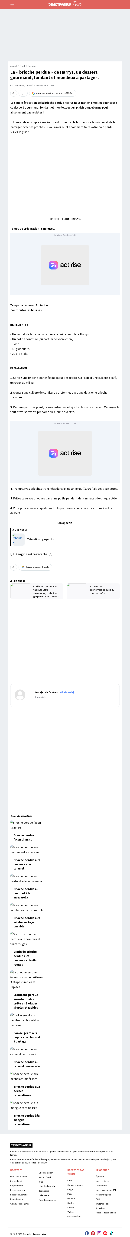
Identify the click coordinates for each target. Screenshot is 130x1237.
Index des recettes (18, 1176)
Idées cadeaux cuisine (106, 1212)
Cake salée (44, 1195)
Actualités (100, 1208)
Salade (70, 1207)
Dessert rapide (16, 1199)
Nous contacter (102, 1181)
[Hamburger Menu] (12, 4)
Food (22, 66)
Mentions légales (103, 1194)
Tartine (70, 1212)
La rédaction (101, 1185)
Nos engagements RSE (106, 1190)
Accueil (13, 66)
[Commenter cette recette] (23, 93)
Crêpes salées (16, 1185)
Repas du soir (16, 1181)
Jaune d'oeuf (45, 1177)
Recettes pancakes (47, 1200)
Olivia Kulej (19, 85)
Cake (69, 1180)
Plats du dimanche (47, 1186)
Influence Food (103, 1203)
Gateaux (71, 1198)
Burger (70, 1189)
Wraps (41, 1181)
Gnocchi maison (46, 1172)
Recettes (32, 66)
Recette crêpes (74, 1216)
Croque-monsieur (75, 1185)
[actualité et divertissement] (21, 1146)
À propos (100, 1176)
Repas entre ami (17, 1190)
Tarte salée (44, 1190)
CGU (98, 1199)
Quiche (70, 1203)
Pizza (69, 1193)
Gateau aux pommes (19, 1203)
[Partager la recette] (13, 93)
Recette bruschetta (19, 1194)
